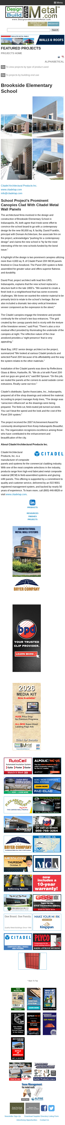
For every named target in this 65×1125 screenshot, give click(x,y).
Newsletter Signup (37, 24)
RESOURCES (32, 513)
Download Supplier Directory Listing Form (41, 1116)
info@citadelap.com (11, 193)
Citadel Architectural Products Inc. (19, 185)
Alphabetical (54, 61)
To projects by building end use (20, 75)
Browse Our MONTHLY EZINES (32, 1108)
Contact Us (44, 1120)
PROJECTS (32, 519)
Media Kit (53, 23)
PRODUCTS (32, 507)
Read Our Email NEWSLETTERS (17, 1108)
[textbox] (28, 30)
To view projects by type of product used (25, 67)
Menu (59, 2)
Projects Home (11, 53)
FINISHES (32, 516)
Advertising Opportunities (26, 1120)
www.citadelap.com (11, 189)
